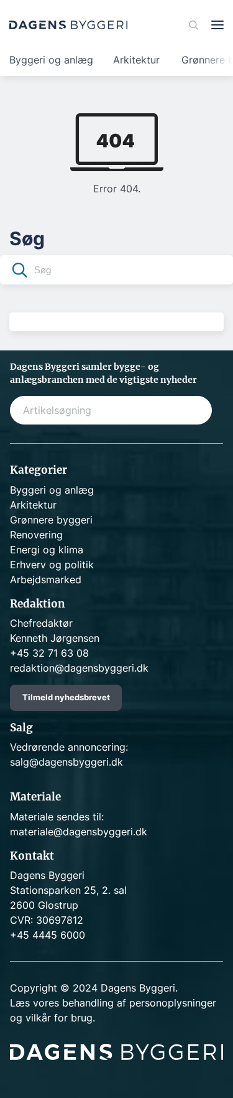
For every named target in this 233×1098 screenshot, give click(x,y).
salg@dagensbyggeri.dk (66, 762)
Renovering (36, 534)
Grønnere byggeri (51, 520)
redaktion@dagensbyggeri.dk (79, 668)
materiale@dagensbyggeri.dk (78, 831)
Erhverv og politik (52, 564)
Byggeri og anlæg (51, 60)
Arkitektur (136, 60)
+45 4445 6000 (47, 935)
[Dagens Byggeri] (68, 25)
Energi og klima (46, 549)
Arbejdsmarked (45, 579)
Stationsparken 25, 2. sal (68, 890)
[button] (19, 272)
